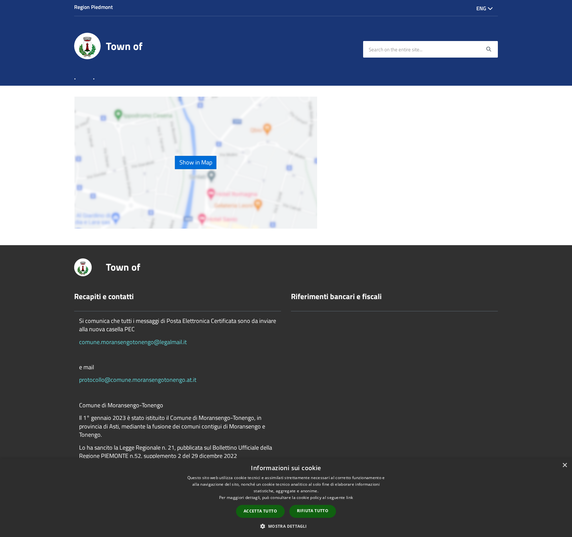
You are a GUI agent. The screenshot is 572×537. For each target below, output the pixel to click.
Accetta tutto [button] (260, 511)
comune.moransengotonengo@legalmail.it (133, 341)
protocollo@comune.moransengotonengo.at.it (137, 379)
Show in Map (195, 162)
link (349, 497)
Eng (482, 8)
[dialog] (286, 497)
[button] (286, 526)
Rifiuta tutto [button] (312, 511)
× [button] (564, 465)
